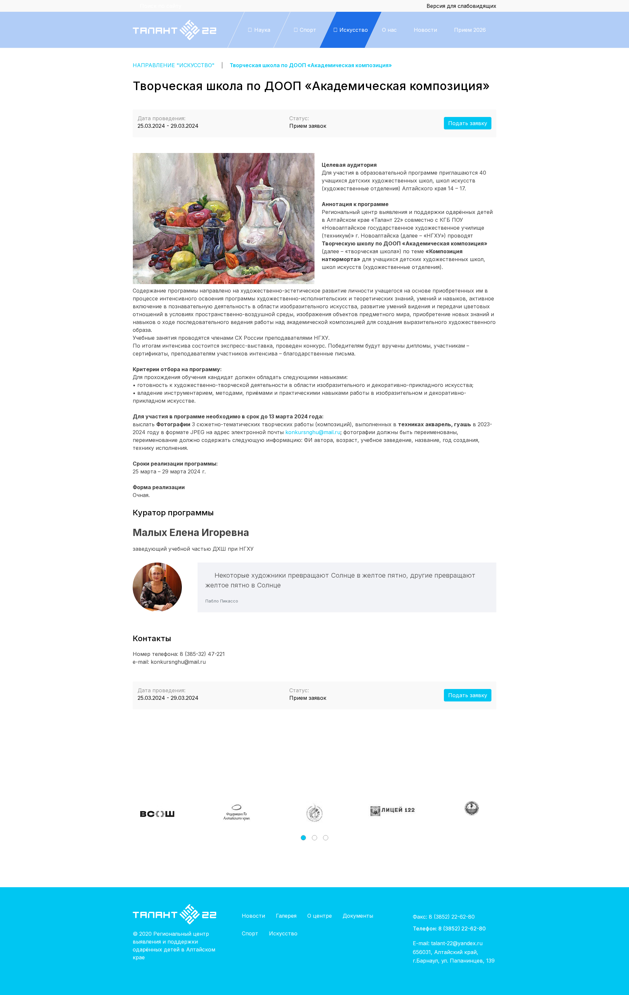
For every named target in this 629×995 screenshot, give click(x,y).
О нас (389, 30)
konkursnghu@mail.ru (312, 432)
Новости (425, 30)
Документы (358, 915)
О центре (319, 915)
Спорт (250, 933)
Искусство (283, 933)
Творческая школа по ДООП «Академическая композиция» (311, 65)
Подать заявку (467, 123)
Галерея (286, 915)
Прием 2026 (470, 30)
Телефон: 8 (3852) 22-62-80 (449, 928)
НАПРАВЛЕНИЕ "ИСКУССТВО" (174, 65)
